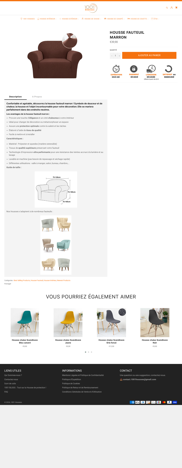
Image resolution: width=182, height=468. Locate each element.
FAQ (6, 392)
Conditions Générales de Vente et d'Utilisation (82, 392)
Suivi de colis (10, 383)
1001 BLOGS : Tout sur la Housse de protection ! (25, 387)
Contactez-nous (11, 379)
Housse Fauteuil (37, 280)
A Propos (37, 96)
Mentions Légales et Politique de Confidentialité (83, 375)
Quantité (113, 50)
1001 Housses (16, 402)
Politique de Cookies (71, 383)
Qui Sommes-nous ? (13, 375)
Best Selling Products (22, 280)
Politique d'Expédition (71, 379)
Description (15, 96)
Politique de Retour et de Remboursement (80, 387)
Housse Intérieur (50, 280)
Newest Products (63, 280)
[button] (85, 352)
